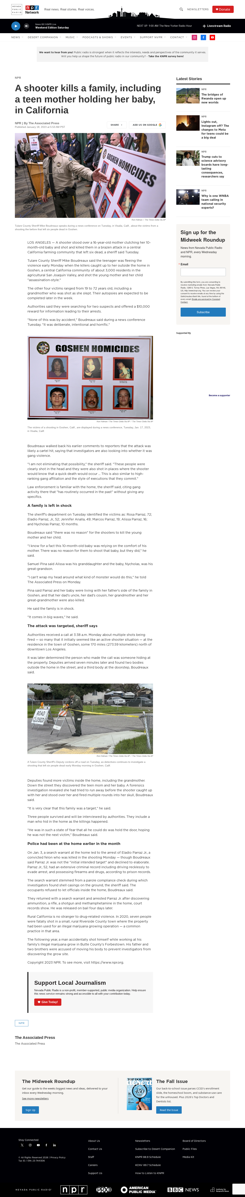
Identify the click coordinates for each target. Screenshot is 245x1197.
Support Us (95, 1173)
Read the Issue (169, 1110)
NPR (18, 77)
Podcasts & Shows (98, 37)
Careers (93, 1165)
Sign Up (30, 1110)
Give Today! (50, 1002)
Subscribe (203, 312)
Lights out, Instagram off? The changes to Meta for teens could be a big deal (215, 129)
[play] (16, 26)
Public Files (190, 1149)
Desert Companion (43, 37)
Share (115, 124)
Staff (91, 1157)
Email (184, 264)
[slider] (32, 26)
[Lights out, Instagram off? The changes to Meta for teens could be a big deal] (188, 123)
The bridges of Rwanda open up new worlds (213, 98)
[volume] (26, 26)
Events (126, 37)
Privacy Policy (57, 1157)
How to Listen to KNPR (149, 1173)
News (15, 37)
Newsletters (198, 9)
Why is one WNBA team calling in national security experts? (215, 202)
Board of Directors (194, 1141)
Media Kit (188, 1157)
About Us (94, 1141)
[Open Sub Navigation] (22, 37)
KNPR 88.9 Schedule (148, 1157)
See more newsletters (35, 1098)
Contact (177, 37)
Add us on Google (145, 124)
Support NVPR (151, 37)
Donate (224, 9)
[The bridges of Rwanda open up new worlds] (188, 95)
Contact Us (95, 1149)
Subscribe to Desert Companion (155, 1149)
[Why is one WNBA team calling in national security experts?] (188, 197)
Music (70, 37)
